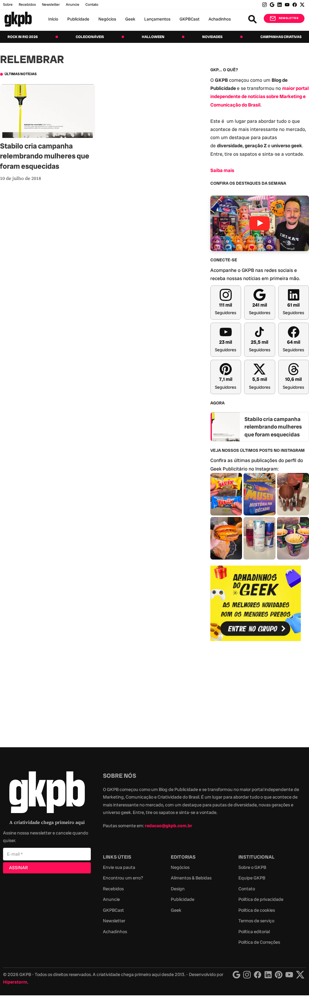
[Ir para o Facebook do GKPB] (294, 4)
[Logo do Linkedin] (268, 974)
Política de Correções (259, 942)
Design (178, 889)
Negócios (107, 19)
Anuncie (72, 4)
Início (53, 19)
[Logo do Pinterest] (278, 974)
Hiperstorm (15, 982)
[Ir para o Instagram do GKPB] (264, 4)
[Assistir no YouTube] (259, 223)
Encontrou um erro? (123, 878)
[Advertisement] (255, 691)
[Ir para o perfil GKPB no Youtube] (287, 4)
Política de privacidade (260, 899)
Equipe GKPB (251, 878)
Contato (246, 889)
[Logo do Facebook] (257, 974)
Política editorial (254, 932)
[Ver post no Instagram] (226, 494)
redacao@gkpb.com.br (168, 826)
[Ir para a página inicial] (18, 19)
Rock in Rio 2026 (23, 36)
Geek (130, 19)
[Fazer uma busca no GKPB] (252, 19)
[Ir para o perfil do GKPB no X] (302, 4)
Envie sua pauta (119, 867)
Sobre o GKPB (252, 867)
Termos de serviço (256, 921)
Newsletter (51, 4)
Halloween (153, 36)
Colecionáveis (90, 36)
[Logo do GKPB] (47, 793)
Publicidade (78, 19)
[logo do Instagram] (236, 974)
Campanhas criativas (280, 36)
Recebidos (27, 4)
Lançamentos (157, 19)
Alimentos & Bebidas (191, 878)
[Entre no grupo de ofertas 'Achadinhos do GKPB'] (255, 603)
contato (91, 4)
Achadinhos (220, 19)
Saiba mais (222, 170)
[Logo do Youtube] (289, 974)
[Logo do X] (300, 974)
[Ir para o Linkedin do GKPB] (279, 4)
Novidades (212, 36)
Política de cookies (256, 910)
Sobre (8, 4)
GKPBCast (189, 19)
